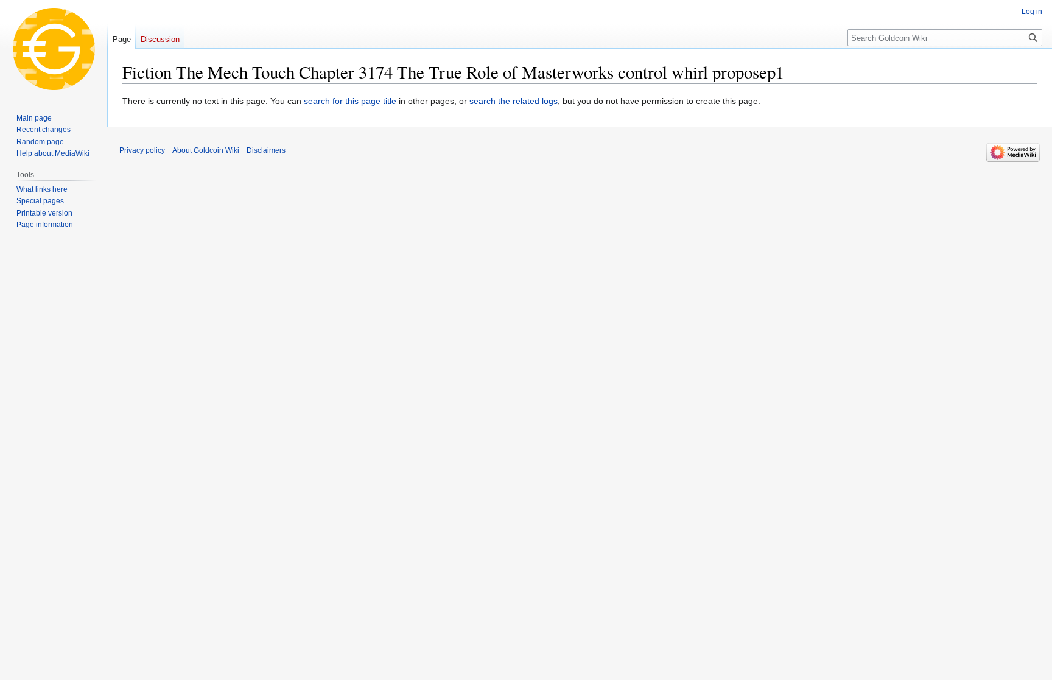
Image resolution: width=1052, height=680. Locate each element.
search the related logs (513, 101)
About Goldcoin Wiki (205, 150)
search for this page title (350, 101)
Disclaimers (266, 150)
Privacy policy (142, 150)
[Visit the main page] (53, 48)
